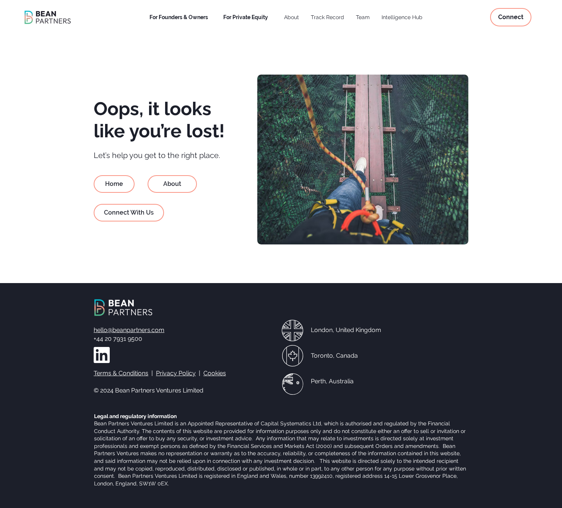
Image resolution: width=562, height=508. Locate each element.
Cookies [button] (214, 373)
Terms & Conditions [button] (121, 373)
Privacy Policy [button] (176, 373)
